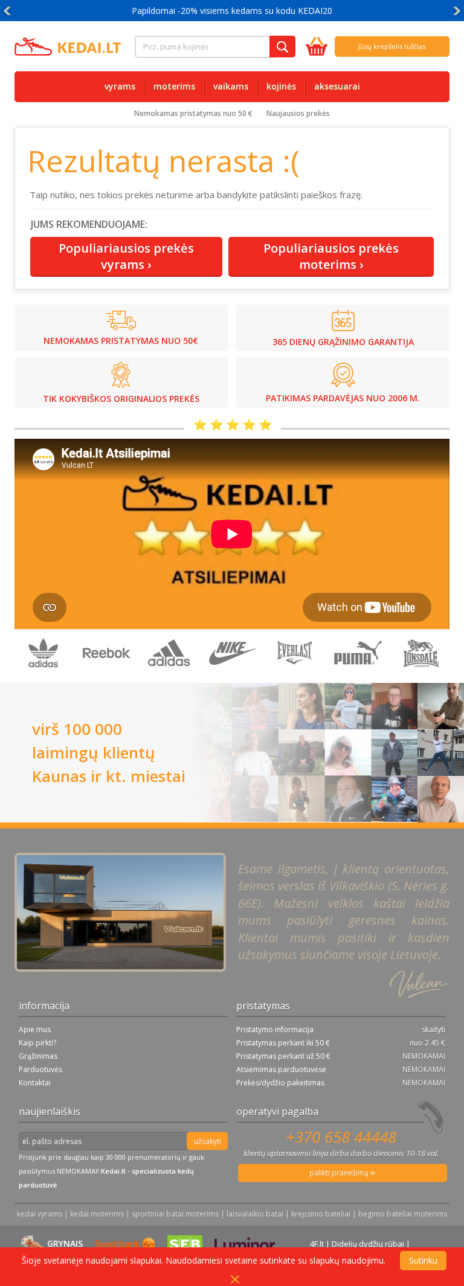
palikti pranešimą (339, 1173)
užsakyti (207, 1141)
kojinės (281, 86)
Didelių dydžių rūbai (368, 1243)
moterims (174, 86)
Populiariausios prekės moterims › (331, 256)
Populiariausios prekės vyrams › (126, 256)
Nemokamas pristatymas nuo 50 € (193, 113)
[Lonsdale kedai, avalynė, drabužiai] (420, 676)
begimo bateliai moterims (402, 1214)
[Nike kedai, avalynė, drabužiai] (233, 676)
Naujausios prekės (298, 113)
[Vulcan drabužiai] (296, 676)
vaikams (230, 86)
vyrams (120, 86)
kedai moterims (97, 1214)
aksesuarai (337, 86)
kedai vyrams (39, 1214)
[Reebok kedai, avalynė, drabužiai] (107, 676)
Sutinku (423, 1260)
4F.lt (317, 1243)
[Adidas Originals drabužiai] (44, 676)
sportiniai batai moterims (175, 1214)
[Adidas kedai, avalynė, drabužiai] (170, 676)
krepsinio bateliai (320, 1214)
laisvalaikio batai (255, 1214)
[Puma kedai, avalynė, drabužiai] (358, 676)
